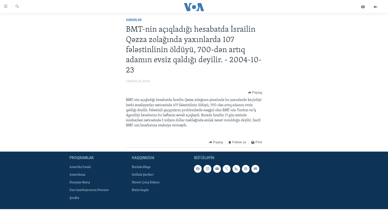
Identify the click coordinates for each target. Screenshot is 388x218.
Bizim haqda (140, 190)
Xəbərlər (134, 20)
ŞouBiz (74, 198)
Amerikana (77, 174)
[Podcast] (246, 169)
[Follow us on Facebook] (198, 169)
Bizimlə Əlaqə (141, 167)
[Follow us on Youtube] (217, 169)
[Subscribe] (255, 169)
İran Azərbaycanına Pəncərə (89, 190)
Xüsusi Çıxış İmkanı (146, 182)
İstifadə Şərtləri (143, 174)
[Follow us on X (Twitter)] (226, 169)
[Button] (255, 92)
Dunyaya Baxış (80, 182)
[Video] (375, 7)
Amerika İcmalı (80, 167)
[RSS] (236, 169)
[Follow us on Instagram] (207, 169)
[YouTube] (363, 7)
